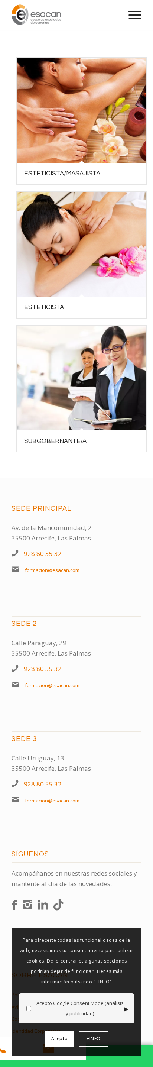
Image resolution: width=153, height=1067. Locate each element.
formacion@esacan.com (52, 570)
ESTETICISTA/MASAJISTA (62, 173)
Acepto (59, 1038)
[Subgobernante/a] (81, 378)
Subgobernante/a (55, 441)
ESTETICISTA (44, 307)
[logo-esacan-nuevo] (63, 15)
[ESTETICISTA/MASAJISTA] (81, 110)
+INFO (94, 1038)
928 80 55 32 (43, 553)
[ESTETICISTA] (81, 244)
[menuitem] (131, 15)
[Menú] (131, 15)
